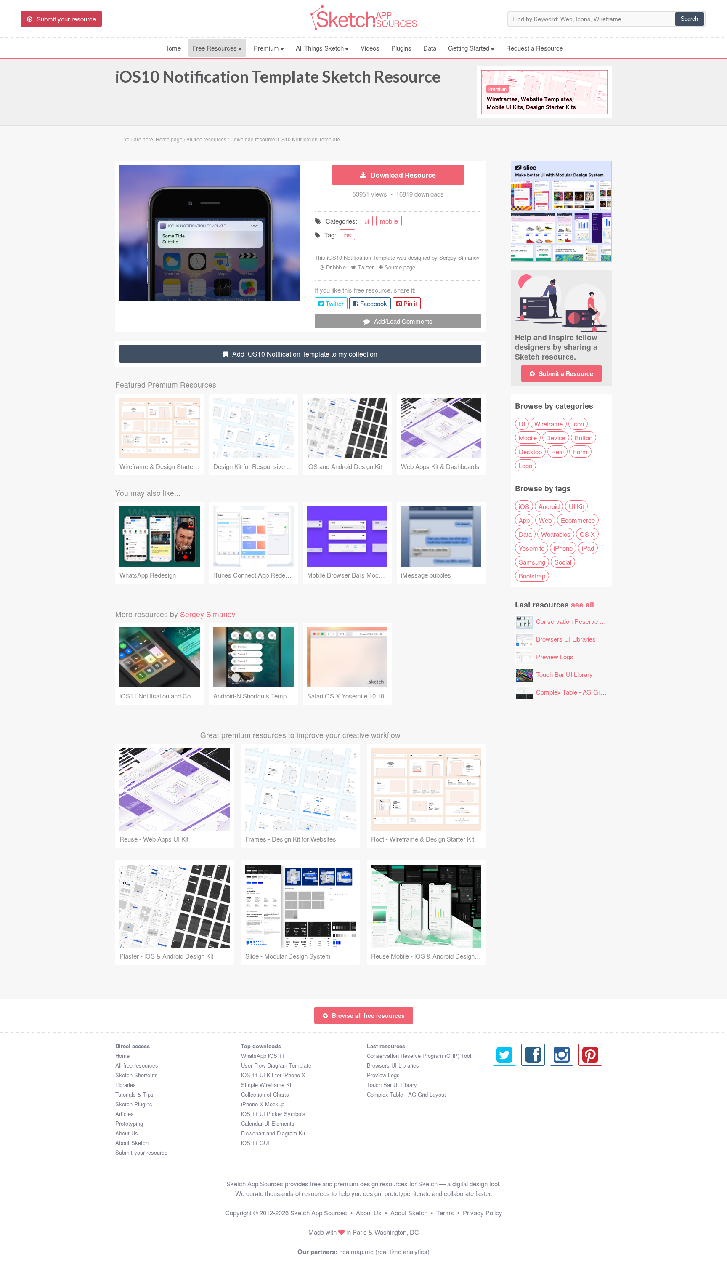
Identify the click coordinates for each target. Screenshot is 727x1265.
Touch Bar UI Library (564, 674)
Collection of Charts (265, 1094)
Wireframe (548, 423)
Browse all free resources (368, 1015)
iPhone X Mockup (262, 1104)
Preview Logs (554, 656)
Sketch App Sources (318, 1212)
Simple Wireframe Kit (267, 1085)
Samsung (532, 561)
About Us (126, 1133)
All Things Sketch (320, 47)
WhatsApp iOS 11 (263, 1056)
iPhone (563, 547)
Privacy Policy (482, 1212)
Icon (578, 423)
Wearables (555, 534)
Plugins (401, 47)
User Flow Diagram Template (276, 1065)
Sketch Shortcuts (136, 1075)
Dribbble (336, 267)
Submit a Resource (566, 373)
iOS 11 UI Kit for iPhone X (273, 1075)
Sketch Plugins (133, 1104)
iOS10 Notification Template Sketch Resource (277, 76)
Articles (124, 1114)
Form (580, 451)
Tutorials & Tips (134, 1094)
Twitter (366, 267)
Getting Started (469, 47)
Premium (267, 47)
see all (582, 604)
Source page (400, 267)
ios (347, 234)
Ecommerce (578, 520)
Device (555, 437)
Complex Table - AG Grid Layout (580, 691)
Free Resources (216, 47)
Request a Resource (534, 47)
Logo (525, 465)
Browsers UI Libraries (566, 638)
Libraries (125, 1085)
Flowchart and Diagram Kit (273, 1133)
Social (563, 561)
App (524, 520)
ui (366, 220)
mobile (389, 220)
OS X (587, 534)
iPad (588, 547)
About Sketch (132, 1143)
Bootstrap (532, 575)
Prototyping (129, 1123)
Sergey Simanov (459, 257)
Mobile (528, 437)
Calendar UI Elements (268, 1123)
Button (583, 437)
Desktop (530, 451)
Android (549, 506)
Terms (445, 1212)
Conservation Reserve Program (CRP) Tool (596, 621)
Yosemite (531, 547)
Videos (370, 47)
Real (557, 451)
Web (545, 520)
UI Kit (576, 506)
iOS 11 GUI (255, 1143)
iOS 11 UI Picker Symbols (273, 1114)
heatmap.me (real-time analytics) (384, 1251)
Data (429, 47)
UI (522, 423)
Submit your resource (141, 1152)
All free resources (136, 1065)
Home (172, 47)
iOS (524, 506)
